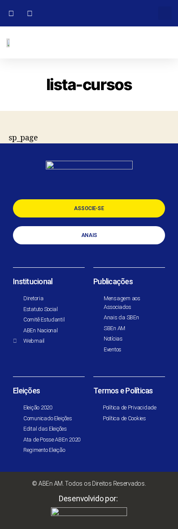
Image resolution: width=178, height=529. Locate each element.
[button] (165, 13)
